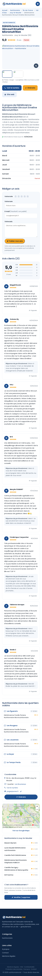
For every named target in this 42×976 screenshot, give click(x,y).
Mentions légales (8, 956)
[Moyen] (18, 196)
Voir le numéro (13, 88)
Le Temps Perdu (13, 762)
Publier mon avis (16, 241)
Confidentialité (29, 967)
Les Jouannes (12, 740)
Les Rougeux (11, 725)
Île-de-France (28, 10)
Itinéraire (31, 88)
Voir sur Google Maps (21, 831)
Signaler (34, 310)
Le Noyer (10, 754)
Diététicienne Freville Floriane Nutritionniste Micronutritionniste (16, 716)
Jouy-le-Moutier (15, 13)
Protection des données (14, 969)
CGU (21, 967)
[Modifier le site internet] (21, 791)
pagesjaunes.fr (13, 791)
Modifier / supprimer (22, 897)
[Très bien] (24, 196)
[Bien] (21, 196)
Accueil (4, 10)
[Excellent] (27, 196)
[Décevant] (15, 196)
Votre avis (8, 222)
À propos (5, 949)
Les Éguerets (12, 711)
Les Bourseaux (20, 784)
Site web (10, 94)
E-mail (16, 211)
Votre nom (9, 201)
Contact (5, 953)
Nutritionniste (16, 4)
